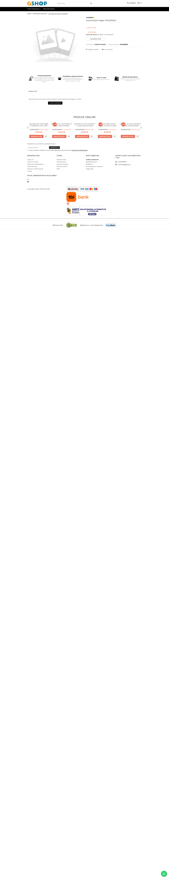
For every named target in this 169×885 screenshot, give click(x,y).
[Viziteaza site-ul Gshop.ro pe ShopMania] (110, 225)
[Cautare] (91, 3)
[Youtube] (28, 182)
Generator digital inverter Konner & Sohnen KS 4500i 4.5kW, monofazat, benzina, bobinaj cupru (107, 125)
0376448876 (122, 162)
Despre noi (30, 159)
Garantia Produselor (62, 164)
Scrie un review (55, 103)
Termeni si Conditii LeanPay (35, 169)
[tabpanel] (55, 44)
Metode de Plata (61, 159)
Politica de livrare (32, 166)
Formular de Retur (62, 166)
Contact (29, 171)
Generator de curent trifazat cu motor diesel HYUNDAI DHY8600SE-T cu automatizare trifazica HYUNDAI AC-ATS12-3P (61, 125)
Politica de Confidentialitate (79, 150)
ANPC (58, 169)
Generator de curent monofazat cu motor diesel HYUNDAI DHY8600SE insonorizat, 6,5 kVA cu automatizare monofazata (130, 125)
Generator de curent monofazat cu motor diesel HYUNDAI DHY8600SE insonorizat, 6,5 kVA (84, 125)
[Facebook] (28, 179)
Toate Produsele (33, 9)
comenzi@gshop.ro (124, 164)
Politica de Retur (61, 162)
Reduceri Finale (49, 9)
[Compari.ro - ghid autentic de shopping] (71, 225)
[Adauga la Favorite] (46, 136)
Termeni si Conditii (32, 162)
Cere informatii (108, 49)
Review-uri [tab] (33, 91)
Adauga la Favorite (93, 49)
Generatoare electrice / (40, 14)
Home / (29, 14)
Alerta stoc (96, 39)
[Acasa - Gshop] (37, 3)
